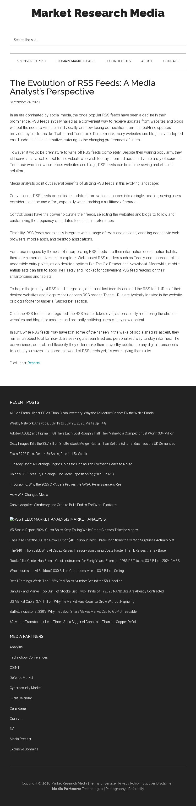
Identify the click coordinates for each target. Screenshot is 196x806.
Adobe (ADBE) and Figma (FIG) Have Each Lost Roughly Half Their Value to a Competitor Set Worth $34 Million (92, 433)
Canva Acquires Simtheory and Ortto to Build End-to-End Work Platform (63, 505)
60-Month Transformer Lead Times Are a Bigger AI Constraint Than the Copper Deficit (73, 622)
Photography (116, 789)
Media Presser (20, 739)
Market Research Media (98, 13)
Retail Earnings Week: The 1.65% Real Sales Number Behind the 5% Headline (66, 581)
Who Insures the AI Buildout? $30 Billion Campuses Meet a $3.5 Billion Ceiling (67, 571)
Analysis (16, 647)
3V (12, 729)
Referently (136, 789)
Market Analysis (88, 519)
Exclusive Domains (24, 749)
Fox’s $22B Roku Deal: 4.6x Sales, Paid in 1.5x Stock (48, 454)
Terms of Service (103, 783)
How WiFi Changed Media (29, 495)
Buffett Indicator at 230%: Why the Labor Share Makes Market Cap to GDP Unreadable (73, 611)
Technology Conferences (29, 657)
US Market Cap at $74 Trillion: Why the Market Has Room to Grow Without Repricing (72, 601)
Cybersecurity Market (25, 688)
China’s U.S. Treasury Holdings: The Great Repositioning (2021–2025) (62, 474)
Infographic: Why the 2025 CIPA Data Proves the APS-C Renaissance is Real (66, 484)
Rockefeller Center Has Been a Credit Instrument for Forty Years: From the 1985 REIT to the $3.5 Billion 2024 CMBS (95, 561)
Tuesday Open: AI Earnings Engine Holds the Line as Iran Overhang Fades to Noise (71, 464)
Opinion (16, 718)
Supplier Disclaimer (157, 783)
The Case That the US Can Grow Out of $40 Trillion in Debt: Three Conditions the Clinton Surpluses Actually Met (92, 540)
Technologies (92, 789)
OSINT (15, 668)
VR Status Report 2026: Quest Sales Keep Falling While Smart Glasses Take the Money (74, 530)
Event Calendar (21, 698)
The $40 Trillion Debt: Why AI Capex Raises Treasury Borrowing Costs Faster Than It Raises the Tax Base (88, 550)
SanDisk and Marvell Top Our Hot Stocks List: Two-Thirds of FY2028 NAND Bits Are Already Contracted (87, 591)
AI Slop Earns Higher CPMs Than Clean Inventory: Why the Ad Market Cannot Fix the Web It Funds (82, 413)
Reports (34, 363)
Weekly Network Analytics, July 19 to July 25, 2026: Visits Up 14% (58, 423)
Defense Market (21, 678)
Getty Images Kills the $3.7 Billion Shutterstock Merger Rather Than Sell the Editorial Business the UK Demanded (92, 443)
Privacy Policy (129, 783)
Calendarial (18, 708)
